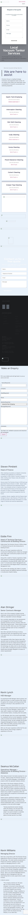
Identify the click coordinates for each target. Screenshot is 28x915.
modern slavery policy (18, 326)
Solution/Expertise (5, 402)
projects (5, 318)
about (16, 316)
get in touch (6, 323)
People (5, 321)
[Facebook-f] (8, 307)
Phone (2, 397)
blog (16, 318)
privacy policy (18, 323)
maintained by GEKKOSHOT (19, 363)
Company (3, 388)
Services (5, 316)
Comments (3, 426)
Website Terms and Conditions (19, 330)
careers (17, 321)
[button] (26, 4)
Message (6, 406)
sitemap (17, 333)
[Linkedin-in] (3, 307)
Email (5, 393)
